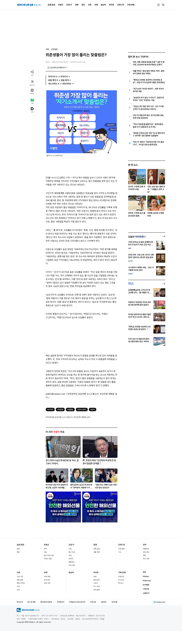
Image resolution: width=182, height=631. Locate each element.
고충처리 (104, 602)
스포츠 (95, 583)
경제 (76, 5)
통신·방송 (72, 552)
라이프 (111, 5)
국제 (96, 5)
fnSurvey (147, 580)
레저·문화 (96, 590)
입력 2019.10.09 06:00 (60, 62)
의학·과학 (72, 565)
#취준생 (60, 409)
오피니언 (120, 5)
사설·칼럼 (121, 549)
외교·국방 (146, 559)
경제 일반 (96, 549)
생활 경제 (96, 552)
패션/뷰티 (96, 580)
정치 (83, 5)
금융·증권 (51, 5)
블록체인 (72, 562)
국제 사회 (47, 583)
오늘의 (137, 236)
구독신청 (93, 602)
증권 (18, 552)
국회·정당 (146, 552)
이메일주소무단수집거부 (77, 602)
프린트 (32, 94)
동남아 (103, 5)
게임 (70, 555)
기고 (119, 552)
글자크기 (32, 85)
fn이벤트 (146, 585)
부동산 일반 (48, 559)
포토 (144, 572)
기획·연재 (130, 5)
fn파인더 (121, 577)
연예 (94, 577)
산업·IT (69, 5)
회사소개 (20, 602)
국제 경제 (47, 577)
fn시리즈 (121, 580)
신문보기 (146, 593)
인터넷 (71, 559)
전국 (18, 590)
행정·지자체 (21, 583)
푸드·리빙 (96, 586)
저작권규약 (60, 602)
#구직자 (50, 409)
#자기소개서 (82, 409)
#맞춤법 (70, 409)
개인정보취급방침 (46, 602)
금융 (18, 549)
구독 (32, 103)
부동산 (60, 5)
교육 (18, 586)
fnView (146, 576)
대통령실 (146, 549)
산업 (70, 549)
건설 (45, 552)
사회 (89, 5)
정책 (45, 549)
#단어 (93, 409)
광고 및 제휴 (31, 602)
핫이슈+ (121, 583)
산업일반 (54, 49)
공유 (32, 75)
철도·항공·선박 (49, 555)
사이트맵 (114, 602)
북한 (144, 555)
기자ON (146, 589)
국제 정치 (47, 580)
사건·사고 (20, 577)
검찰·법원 (20, 580)
